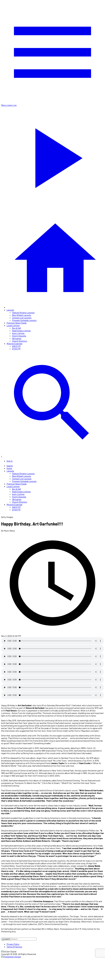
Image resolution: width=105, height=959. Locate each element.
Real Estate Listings (21, 330)
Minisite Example (14, 343)
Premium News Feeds (17, 323)
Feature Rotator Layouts (23, 312)
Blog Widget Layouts (21, 315)
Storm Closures (19, 335)
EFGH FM (16, 348)
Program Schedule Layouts (24, 320)
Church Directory (19, 341)
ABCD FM (16, 346)
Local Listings (13, 325)
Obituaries (16, 338)
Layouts (10, 310)
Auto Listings (18, 333)
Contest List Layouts (21, 317)
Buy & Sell (16, 328)
